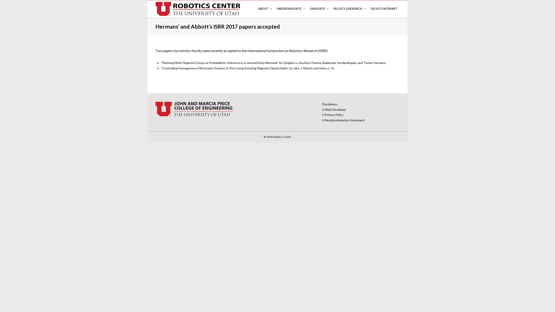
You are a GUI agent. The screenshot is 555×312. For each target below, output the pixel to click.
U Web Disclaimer (334, 109)
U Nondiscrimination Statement (343, 120)
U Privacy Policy (332, 115)
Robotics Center (282, 136)
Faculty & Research (347, 8)
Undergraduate (289, 8)
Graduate (317, 8)
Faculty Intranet (384, 8)
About (263, 8)
